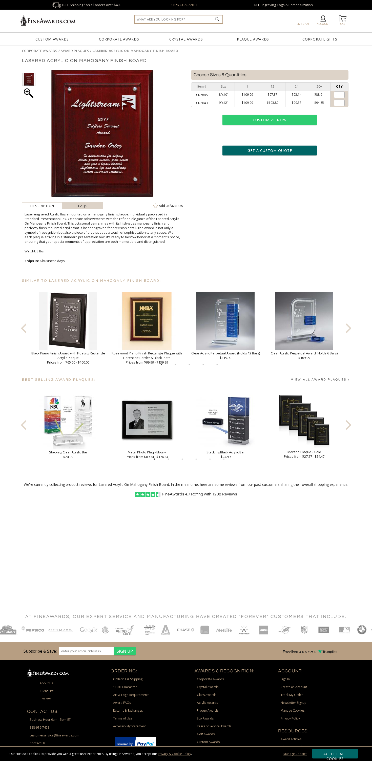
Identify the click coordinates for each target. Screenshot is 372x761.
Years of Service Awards (214, 726)
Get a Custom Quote (269, 150)
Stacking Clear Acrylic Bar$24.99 (68, 454)
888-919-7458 (39, 727)
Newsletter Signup (293, 702)
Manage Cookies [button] (292, 710)
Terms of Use (122, 718)
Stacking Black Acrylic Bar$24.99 (225, 454)
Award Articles (291, 739)
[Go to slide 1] (161, 364)
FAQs (83, 206)
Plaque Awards (253, 39)
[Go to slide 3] (189, 364)
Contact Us (37, 743)
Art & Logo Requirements (131, 695)
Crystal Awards (186, 39)
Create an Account (294, 687)
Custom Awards (52, 39)
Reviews (224, 494)
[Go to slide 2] (175, 364)
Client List (46, 691)
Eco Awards (205, 718)
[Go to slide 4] (203, 364)
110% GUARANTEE (184, 5)
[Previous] (24, 328)
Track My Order (292, 695)
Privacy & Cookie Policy (174, 754)
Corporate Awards (119, 39)
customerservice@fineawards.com (54, 735)
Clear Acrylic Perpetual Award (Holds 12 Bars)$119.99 (225, 355)
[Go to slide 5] (217, 364)
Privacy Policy (290, 718)
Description (42, 206)
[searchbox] (178, 19)
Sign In (285, 679)
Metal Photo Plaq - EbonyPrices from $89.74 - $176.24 (147, 454)
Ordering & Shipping (127, 679)
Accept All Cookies (335, 754)
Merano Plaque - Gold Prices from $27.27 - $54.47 (304, 454)
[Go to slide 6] (223, 459)
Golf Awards (206, 734)
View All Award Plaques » (320, 379)
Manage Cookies (295, 754)
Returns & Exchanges (128, 710)
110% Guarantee (125, 687)
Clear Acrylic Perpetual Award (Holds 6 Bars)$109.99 (304, 355)
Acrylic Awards (207, 702)
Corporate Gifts (319, 39)
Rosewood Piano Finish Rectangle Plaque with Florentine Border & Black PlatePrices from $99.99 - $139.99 (147, 358)
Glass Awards (206, 695)
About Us (46, 683)
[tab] (42, 205)
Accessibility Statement (129, 726)
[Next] (348, 328)
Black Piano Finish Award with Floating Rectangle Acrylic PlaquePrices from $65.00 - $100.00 (68, 358)
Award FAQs (122, 702)
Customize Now (270, 119)
